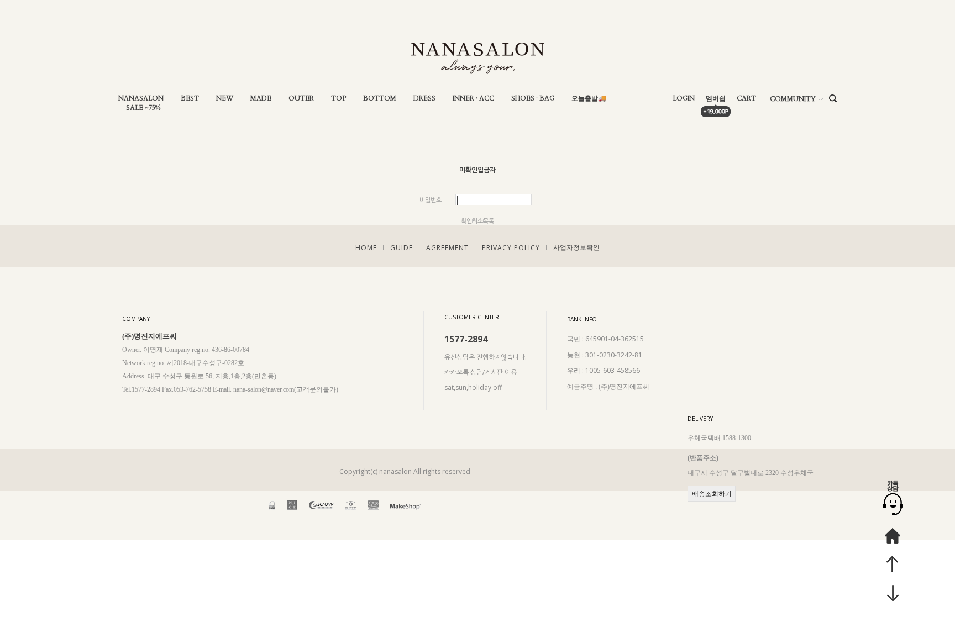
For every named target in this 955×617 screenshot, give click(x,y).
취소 (477, 221)
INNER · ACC (473, 98)
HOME (366, 247)
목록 (488, 221)
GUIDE (401, 247)
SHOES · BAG (532, 98)
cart (746, 98)
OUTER (301, 98)
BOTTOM (379, 98)
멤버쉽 (716, 98)
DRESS (424, 98)
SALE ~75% (143, 108)
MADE (260, 98)
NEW (224, 98)
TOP (338, 98)
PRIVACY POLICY (511, 247)
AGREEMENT (447, 247)
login (684, 98)
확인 (466, 221)
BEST (190, 98)
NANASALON (141, 98)
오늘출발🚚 (588, 98)
